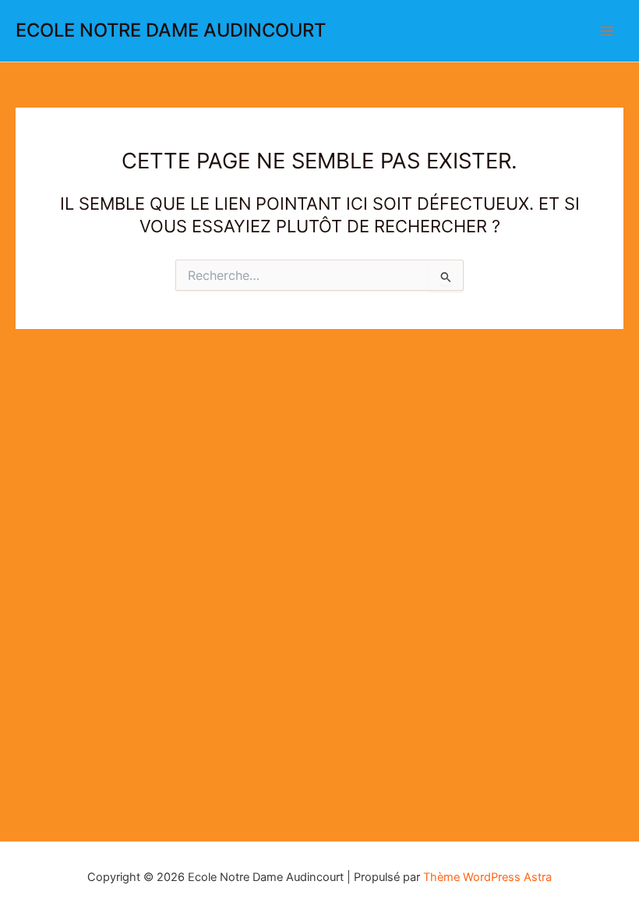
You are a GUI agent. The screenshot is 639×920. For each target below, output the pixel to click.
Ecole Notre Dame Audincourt (171, 30)
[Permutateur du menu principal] (607, 31)
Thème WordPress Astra (487, 877)
